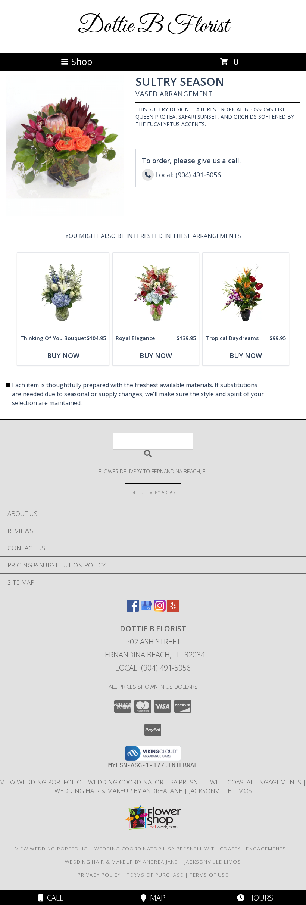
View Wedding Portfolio (41, 782)
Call (53, 898)
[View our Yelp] (173, 609)
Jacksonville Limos (220, 790)
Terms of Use (209, 874)
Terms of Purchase (155, 874)
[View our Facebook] (133, 609)
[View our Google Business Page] (146, 609)
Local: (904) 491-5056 (153, 668)
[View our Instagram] (160, 609)
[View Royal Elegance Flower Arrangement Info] (156, 292)
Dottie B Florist (153, 26)
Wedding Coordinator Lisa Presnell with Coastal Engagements (195, 782)
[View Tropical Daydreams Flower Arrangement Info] (246, 292)
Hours (258, 898)
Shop (81, 61)
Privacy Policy (99, 874)
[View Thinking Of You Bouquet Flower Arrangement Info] (63, 292)
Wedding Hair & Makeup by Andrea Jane (119, 790)
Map (155, 898)
